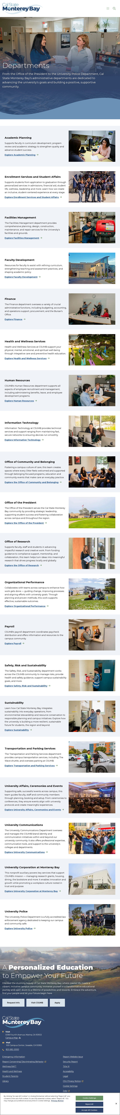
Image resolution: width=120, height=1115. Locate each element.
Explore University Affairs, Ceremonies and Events (33, 809)
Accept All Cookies (89, 1110)
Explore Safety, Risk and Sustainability (26, 686)
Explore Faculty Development (21, 277)
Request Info (13, 1003)
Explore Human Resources (19, 401)
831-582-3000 (12, 1049)
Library (5, 1081)
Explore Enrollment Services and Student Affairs (32, 197)
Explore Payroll (13, 643)
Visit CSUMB (37, 1003)
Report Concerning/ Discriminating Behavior (23, 1062)
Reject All (89, 1104)
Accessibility (68, 1071)
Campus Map (12, 1038)
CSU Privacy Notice (72, 1081)
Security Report (70, 1062)
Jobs (65, 1091)
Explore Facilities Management (22, 238)
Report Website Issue (73, 1057)
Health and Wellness (12, 1071)
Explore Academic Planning (20, 155)
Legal (65, 1076)
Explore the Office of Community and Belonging (31, 482)
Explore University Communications (25, 852)
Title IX (66, 1066)
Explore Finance (13, 319)
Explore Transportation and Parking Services (30, 765)
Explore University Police (18, 928)
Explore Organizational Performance (25, 606)
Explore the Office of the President (24, 523)
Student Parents (10, 1076)
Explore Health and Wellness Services (26, 358)
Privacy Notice (57, 1101)
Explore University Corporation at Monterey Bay (31, 891)
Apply (57, 1003)
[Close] (116, 1103)
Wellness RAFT (9, 1066)
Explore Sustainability (17, 730)
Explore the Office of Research (22, 565)
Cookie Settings (70, 1086)
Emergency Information (13, 1057)
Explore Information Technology (23, 440)
